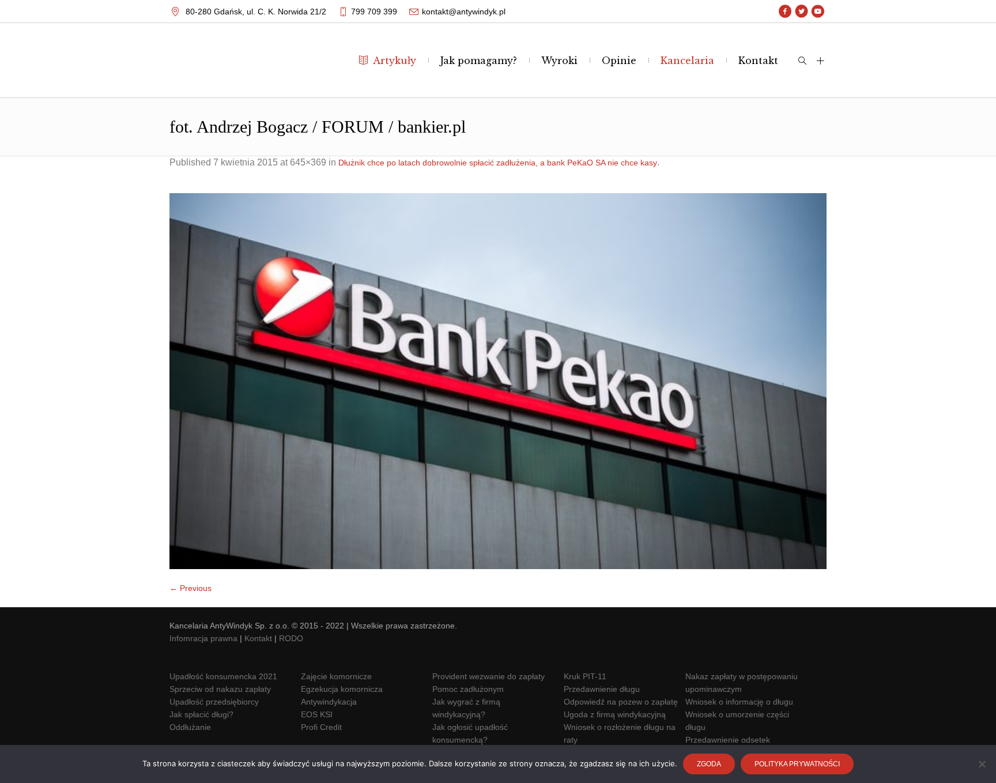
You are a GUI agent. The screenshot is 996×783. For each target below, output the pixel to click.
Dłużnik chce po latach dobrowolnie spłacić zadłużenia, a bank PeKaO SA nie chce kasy (497, 162)
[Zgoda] (981, 764)
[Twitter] (801, 11)
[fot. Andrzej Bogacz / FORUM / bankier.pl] (498, 381)
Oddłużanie (190, 727)
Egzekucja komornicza (342, 689)
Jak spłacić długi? (201, 714)
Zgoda (709, 764)
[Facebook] (785, 11)
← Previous (190, 588)
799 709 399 (374, 11)
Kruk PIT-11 (585, 676)
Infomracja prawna (203, 638)
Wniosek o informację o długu (739, 701)
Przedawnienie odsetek (727, 739)
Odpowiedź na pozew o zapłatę (621, 701)
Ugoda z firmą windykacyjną (615, 714)
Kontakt (258, 638)
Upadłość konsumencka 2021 (223, 676)
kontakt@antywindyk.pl (463, 11)
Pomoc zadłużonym (468, 689)
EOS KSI (317, 714)
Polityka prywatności (797, 764)
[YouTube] (817, 11)
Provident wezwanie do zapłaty (488, 676)
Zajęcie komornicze (336, 676)
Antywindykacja (329, 701)
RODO (291, 638)
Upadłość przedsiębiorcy (214, 701)
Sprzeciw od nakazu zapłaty (220, 689)
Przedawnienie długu (602, 689)
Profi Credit (321, 727)
